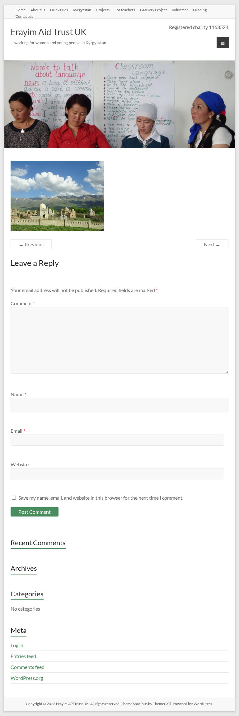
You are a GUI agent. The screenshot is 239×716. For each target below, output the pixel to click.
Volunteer (180, 9)
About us (37, 9)
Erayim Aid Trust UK (49, 31)
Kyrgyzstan (82, 9)
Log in (17, 645)
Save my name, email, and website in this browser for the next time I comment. (100, 498)
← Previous (31, 244)
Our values (59, 9)
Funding (200, 9)
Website (20, 464)
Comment (23, 303)
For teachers (125, 9)
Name (18, 394)
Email (18, 431)
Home (21, 9)
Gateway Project (153, 9)
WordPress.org (27, 678)
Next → (212, 244)
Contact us (24, 16)
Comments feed (28, 667)
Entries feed (23, 656)
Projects (103, 9)
